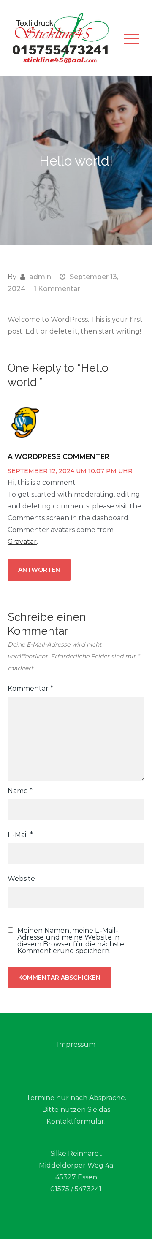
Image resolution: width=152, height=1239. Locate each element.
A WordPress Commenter (58, 457)
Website (21, 879)
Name (20, 791)
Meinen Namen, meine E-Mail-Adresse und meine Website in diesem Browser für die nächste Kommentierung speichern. (70, 940)
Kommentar (30, 689)
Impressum (76, 1045)
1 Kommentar (57, 289)
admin (40, 277)
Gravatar (22, 542)
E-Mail (20, 835)
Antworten (39, 569)
